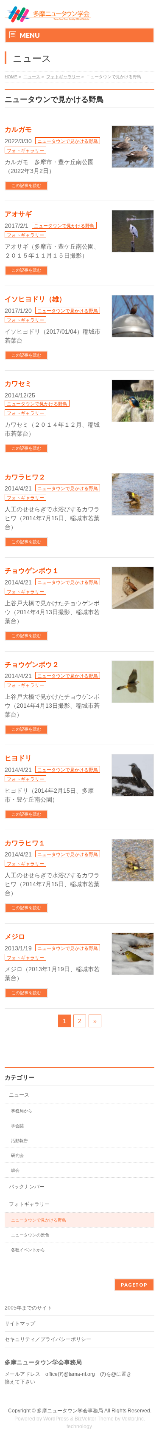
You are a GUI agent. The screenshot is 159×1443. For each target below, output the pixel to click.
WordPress (56, 1419)
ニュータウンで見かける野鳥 (67, 141)
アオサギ (18, 214)
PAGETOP (134, 1284)
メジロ (15, 936)
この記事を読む (26, 185)
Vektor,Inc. (133, 1419)
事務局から (21, 1110)
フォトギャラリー (25, 150)
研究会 (17, 1155)
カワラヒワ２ (25, 477)
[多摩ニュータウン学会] (48, 14)
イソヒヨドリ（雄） (35, 299)
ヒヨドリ (18, 758)
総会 (15, 1170)
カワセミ (18, 383)
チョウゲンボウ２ (32, 664)
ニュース (19, 1095)
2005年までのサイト (28, 1308)
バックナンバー (27, 1187)
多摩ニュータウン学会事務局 (70, 1411)
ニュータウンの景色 (30, 1235)
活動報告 (19, 1140)
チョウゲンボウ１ (32, 570)
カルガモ (18, 129)
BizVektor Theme (94, 1419)
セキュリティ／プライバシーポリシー (48, 1339)
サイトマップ (20, 1324)
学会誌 (17, 1125)
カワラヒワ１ (25, 843)
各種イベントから (28, 1249)
